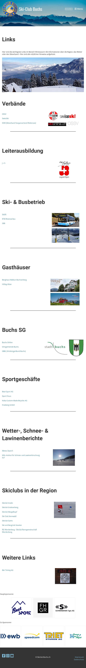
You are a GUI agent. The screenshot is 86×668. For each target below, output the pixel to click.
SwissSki (5, 118)
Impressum (79, 657)
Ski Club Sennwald (9, 516)
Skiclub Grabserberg (10, 507)
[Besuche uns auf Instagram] (8, 656)
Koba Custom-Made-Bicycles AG (14, 400)
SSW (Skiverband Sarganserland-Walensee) (19, 123)
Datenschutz (79, 659)
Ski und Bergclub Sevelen (12, 525)
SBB (3, 223)
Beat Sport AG (7, 391)
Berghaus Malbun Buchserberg (14, 280)
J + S (3, 163)
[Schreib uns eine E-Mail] (12, 656)
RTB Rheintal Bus (8, 219)
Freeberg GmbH (8, 405)
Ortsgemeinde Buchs (10, 347)
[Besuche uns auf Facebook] (3, 656)
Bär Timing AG (7, 570)
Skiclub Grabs (7, 503)
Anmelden (68, 9)
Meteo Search (7, 451)
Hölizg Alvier (7, 284)
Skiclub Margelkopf (9, 512)
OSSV (4, 114)
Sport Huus (6, 396)
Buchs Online (7, 342)
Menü (80, 9)
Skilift (4, 214)
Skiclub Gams (7, 521)
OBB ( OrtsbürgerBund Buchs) (14, 351)
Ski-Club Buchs (30, 9)
